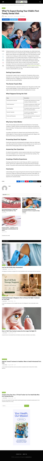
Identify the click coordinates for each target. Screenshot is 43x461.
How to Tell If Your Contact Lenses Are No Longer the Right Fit (19, 331)
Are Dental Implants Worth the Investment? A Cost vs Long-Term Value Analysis (31, 211)
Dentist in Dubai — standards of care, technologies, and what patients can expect (10, 229)
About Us (25, 454)
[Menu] (3, 2)
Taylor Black (5, 332)
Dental (3, 8)
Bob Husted (5, 269)
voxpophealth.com (28, 457)
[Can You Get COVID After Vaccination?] (21, 255)
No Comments (17, 16)
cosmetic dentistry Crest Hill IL (34, 65)
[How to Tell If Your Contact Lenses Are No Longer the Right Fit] (21, 318)
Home (3, 5)
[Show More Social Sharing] (27, 19)
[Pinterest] (3, 63)
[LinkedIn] (3, 60)
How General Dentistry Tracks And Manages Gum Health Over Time (9, 210)
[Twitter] (3, 57)
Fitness (3, 392)
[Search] (40, 2)
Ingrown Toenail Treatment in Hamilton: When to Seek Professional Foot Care (21, 362)
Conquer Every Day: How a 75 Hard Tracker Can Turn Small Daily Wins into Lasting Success (20, 395)
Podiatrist (4, 359)
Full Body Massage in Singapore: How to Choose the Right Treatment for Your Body (21, 298)
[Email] (3, 66)
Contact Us (18, 454)
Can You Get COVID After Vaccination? (12, 267)
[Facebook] (3, 54)
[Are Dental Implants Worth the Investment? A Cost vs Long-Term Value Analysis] (31, 202)
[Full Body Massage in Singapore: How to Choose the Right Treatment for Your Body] (21, 285)
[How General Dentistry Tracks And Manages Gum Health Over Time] (11, 202)
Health (3, 295)
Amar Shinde (5, 364)
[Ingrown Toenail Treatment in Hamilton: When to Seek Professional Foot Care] (21, 349)
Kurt (6, 16)
